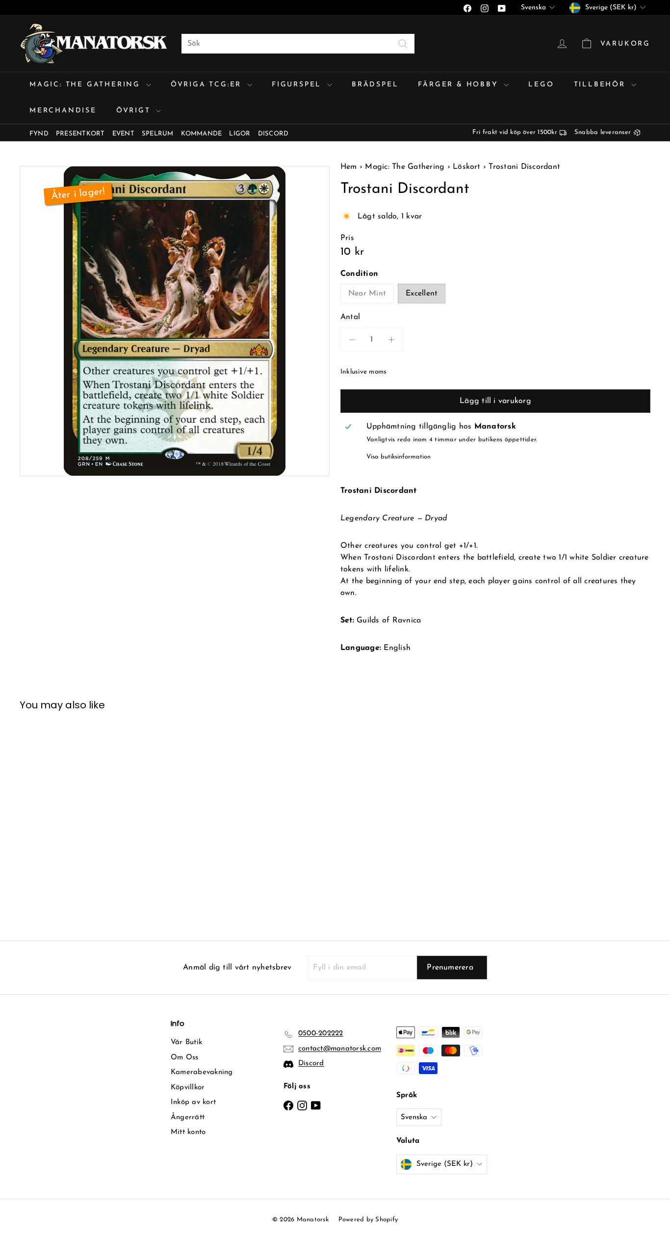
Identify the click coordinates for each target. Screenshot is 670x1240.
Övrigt (135, 110)
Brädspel (375, 84)
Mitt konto (188, 1132)
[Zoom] (174, 321)
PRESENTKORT (80, 134)
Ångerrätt (188, 1117)
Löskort (467, 167)
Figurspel (298, 84)
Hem (350, 167)
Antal (350, 317)
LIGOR (239, 134)
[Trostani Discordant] (68, 818)
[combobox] (297, 44)
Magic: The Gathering (86, 84)
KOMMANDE (201, 134)
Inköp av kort (193, 1102)
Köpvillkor (188, 1087)
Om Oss (184, 1057)
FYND (39, 134)
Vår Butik (186, 1042)
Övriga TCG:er (208, 84)
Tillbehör (601, 84)
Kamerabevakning (202, 1072)
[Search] (402, 44)
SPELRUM (158, 134)
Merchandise (63, 110)
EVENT (123, 134)
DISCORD (273, 134)
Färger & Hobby (459, 84)
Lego (541, 84)
